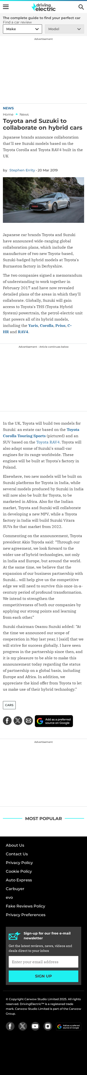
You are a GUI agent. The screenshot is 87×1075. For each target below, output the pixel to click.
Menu (6, 7)
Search (81, 7)
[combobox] (5, 29)
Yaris (33, 325)
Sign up (43, 976)
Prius (60, 325)
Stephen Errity (22, 170)
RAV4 (23, 331)
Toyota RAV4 (48, 442)
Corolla (46, 325)
